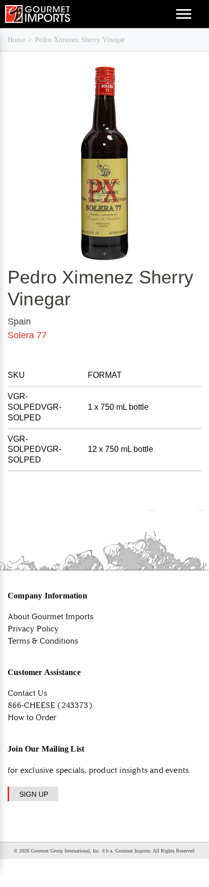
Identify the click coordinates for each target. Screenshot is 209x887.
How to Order (32, 717)
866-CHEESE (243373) (50, 705)
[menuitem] (16, 39)
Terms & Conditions (43, 641)
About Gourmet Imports (50, 616)
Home (16, 40)
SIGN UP (33, 794)
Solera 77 (27, 335)
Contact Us (27, 693)
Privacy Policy (33, 628)
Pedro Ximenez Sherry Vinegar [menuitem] (80, 40)
